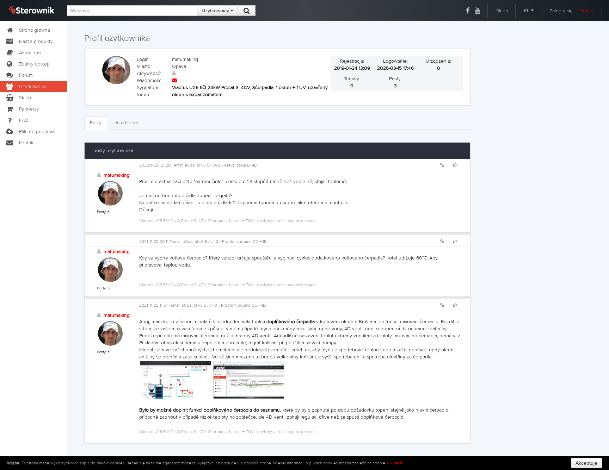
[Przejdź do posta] (455, 165)
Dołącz (587, 11)
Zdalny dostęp (34, 64)
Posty (96, 123)
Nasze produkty (36, 41)
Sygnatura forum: (147, 91)
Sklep (502, 11)
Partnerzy (29, 109)
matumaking (117, 175)
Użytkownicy (216, 10)
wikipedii (394, 463)
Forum (26, 75)
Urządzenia (125, 123)
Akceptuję (586, 463)
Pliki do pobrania (37, 132)
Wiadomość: (149, 80)
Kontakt (27, 143)
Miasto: (144, 66)
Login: (143, 59)
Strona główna (34, 30)
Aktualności (31, 53)
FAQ (24, 120)
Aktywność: (149, 73)
